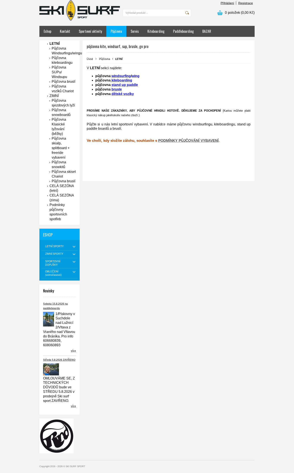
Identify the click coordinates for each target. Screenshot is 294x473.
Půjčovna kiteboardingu (62, 60)
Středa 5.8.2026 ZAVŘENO (59, 359)
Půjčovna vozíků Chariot (63, 88)
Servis (135, 31)
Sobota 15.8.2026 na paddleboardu (55, 306)
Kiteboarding (155, 31)
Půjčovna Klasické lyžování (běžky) (59, 127)
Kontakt (65, 31)
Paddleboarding (183, 31)
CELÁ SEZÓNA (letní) (62, 188)
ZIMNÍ (54, 96)
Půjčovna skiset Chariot (64, 174)
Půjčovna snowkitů (59, 164)
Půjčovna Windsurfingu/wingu (64, 51)
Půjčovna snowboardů (61, 112)
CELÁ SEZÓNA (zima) (62, 198)
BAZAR (206, 31)
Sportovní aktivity (90, 31)
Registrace (245, 3)
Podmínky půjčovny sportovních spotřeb (58, 212)
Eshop (47, 31)
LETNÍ (55, 43)
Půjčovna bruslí (63, 81)
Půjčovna (116, 31)
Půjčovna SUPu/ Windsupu (59, 72)
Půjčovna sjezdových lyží (63, 103)
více (73, 350)
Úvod (90, 59)
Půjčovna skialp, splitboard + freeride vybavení (61, 148)
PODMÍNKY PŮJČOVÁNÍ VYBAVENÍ (188, 141)
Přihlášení (227, 3)
